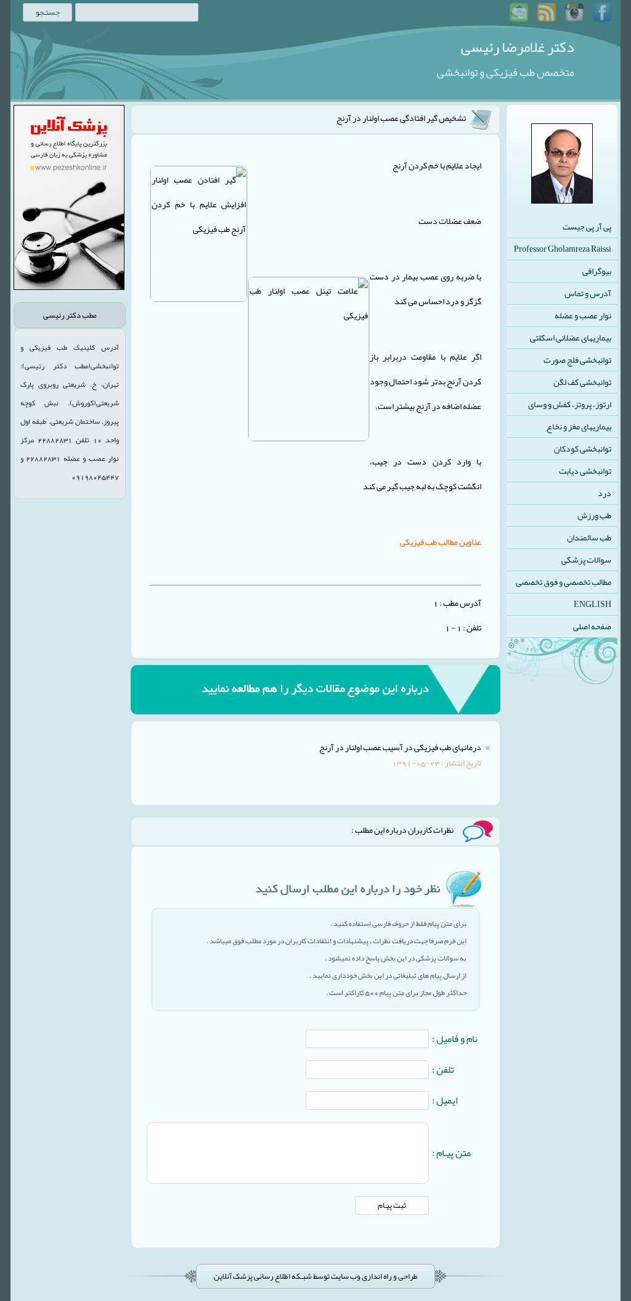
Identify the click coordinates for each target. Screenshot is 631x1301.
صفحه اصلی (592, 626)
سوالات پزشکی (586, 559)
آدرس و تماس (587, 293)
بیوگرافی (596, 270)
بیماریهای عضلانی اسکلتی (570, 337)
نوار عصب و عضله (583, 315)
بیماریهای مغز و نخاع (579, 426)
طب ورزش (594, 515)
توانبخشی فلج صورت (577, 359)
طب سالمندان (589, 537)
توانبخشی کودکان (582, 448)
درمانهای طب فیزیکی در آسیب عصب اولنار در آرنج (400, 747)
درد (604, 493)
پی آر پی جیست (587, 226)
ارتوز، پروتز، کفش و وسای (569, 404)
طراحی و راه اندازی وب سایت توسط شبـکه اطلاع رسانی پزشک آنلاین (316, 1276)
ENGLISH (592, 604)
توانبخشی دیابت (585, 470)
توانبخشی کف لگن (582, 381)
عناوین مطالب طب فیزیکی (440, 541)
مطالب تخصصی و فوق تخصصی (563, 581)
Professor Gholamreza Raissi (562, 248)
